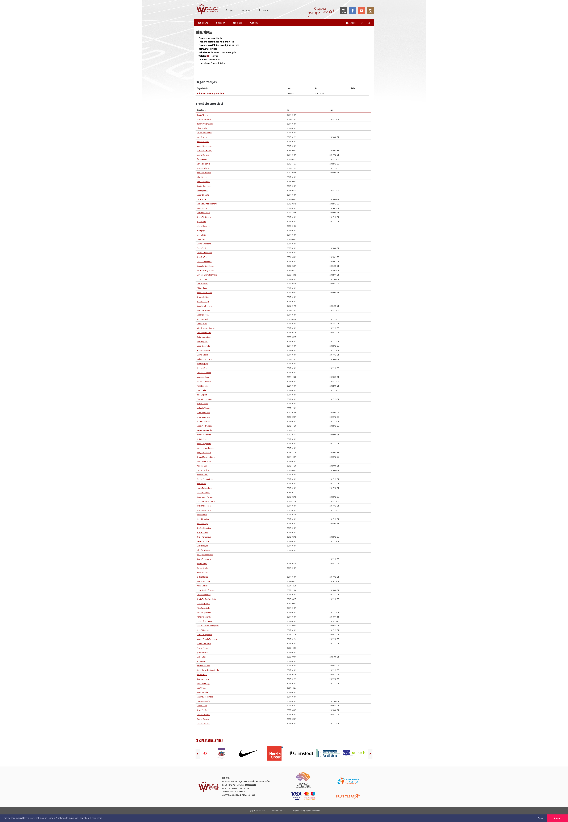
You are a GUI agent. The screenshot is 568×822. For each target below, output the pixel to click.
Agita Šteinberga (204, 617)
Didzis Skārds (202, 577)
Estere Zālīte (202, 705)
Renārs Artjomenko (205, 124)
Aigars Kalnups (203, 301)
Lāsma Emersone (204, 244)
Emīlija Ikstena (202, 283)
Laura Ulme (201, 657)
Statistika (221, 22)
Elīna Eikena (201, 235)
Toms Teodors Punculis (206, 501)
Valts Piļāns (201, 483)
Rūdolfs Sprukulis (204, 612)
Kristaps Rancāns (204, 510)
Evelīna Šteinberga (204, 621)
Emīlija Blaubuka (203, 181)
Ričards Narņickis (204, 461)
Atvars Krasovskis (204, 350)
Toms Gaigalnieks (204, 261)
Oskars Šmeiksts (203, 594)
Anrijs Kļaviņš (202, 319)
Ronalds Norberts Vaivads (208, 670)
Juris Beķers (201, 137)
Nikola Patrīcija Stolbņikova (208, 625)
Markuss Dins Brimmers (207, 204)
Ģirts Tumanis (202, 652)
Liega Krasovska (203, 346)
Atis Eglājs (201, 230)
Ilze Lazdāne (202, 368)
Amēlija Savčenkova (205, 554)
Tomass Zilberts (203, 723)
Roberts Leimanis (204, 381)
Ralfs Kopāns (202, 341)
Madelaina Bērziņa (204, 150)
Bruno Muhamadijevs (205, 457)
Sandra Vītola (202, 692)
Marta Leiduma (203, 377)
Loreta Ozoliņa (203, 470)
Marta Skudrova (203, 581)
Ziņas (231, 10)
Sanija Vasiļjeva (203, 679)
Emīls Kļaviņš (202, 323)
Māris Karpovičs (203, 310)
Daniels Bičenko (203, 164)
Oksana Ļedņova (204, 372)
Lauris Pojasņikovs (204, 488)
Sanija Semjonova (204, 559)
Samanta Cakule (203, 212)
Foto (248, 10)
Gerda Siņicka (202, 568)
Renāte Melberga (204, 435)
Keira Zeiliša (202, 710)
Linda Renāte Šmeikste (206, 590)
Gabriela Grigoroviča (205, 270)
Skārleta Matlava (203, 421)
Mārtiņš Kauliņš (203, 315)
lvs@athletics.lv (240, 788)
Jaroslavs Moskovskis (205, 448)
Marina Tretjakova (204, 634)
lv (362, 22)
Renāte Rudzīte (203, 541)
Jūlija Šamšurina (203, 550)
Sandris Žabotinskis (205, 697)
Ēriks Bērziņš (202, 159)
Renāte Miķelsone (204, 443)
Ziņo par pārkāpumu (256, 810)
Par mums (254, 22)
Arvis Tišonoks (203, 630)
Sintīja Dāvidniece (204, 217)
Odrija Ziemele (203, 719)
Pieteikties (350, 22)
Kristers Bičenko (203, 168)
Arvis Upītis (201, 661)
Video (265, 10)
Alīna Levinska (202, 386)
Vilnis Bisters (202, 177)
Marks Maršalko (203, 412)
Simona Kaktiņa (203, 297)
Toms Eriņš (201, 248)
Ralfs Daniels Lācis (204, 359)
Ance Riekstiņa (203, 519)
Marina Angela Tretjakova (207, 639)
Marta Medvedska (204, 426)
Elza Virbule (201, 688)
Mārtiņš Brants (203, 195)
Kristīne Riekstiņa (204, 528)
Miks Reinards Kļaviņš (205, 328)
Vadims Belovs (203, 141)
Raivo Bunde (202, 208)
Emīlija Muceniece (204, 452)
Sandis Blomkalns (204, 186)
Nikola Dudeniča (203, 226)
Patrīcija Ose (202, 466)
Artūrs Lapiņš (202, 363)
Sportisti (237, 22)
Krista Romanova (204, 537)
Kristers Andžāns (204, 119)
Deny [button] (540, 818)
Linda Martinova (203, 417)
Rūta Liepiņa (202, 395)
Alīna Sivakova (203, 572)
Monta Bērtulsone (204, 146)
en (369, 22)
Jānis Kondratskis (204, 337)
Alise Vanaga (202, 674)
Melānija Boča (202, 190)
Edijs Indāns (202, 288)
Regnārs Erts (202, 257)
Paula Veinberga (203, 683)
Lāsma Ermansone (204, 252)
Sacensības (203, 22)
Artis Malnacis (202, 403)
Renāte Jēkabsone (204, 292)
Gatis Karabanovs (204, 306)
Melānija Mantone (204, 408)
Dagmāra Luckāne (204, 399)
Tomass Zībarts (203, 714)
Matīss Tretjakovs (204, 643)
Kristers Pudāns (203, 492)
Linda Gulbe (202, 279)
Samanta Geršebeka (205, 266)
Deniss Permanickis (205, 479)
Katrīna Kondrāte (204, 332)
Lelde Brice (201, 199)
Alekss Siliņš (202, 563)
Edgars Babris (202, 128)
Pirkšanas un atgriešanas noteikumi (306, 810)
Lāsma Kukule (202, 355)
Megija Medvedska (204, 430)
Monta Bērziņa (203, 155)
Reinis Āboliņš (202, 115)
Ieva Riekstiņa (202, 523)
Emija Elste (201, 239)
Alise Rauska (202, 514)
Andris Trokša (202, 648)
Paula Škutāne (202, 586)
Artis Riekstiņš (202, 532)
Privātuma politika (278, 810)
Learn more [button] (96, 818)
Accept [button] (557, 818)
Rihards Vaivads (203, 665)
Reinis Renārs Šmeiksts (206, 599)
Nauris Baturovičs (204, 132)
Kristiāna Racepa (204, 506)
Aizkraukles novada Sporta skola (210, 93)
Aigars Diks (201, 221)
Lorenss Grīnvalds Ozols (207, 275)
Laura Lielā (201, 390)
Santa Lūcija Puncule (205, 497)
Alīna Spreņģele (203, 608)
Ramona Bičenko (204, 172)
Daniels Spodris (203, 603)
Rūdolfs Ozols (202, 474)
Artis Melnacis (202, 439)
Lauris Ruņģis (202, 546)
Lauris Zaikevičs (203, 701)
